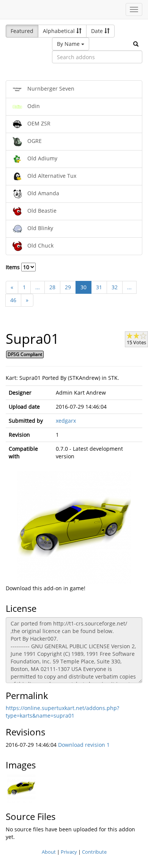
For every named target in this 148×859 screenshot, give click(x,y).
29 (68, 287)
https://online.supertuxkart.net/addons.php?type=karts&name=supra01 (62, 711)
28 (52, 287)
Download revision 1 (84, 744)
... (37, 287)
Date (97, 30)
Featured (22, 30)
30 (83, 287)
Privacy (69, 851)
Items (13, 267)
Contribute (94, 851)
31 (99, 287)
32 (115, 287)
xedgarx (66, 420)
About (49, 851)
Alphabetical (59, 30)
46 (13, 300)
